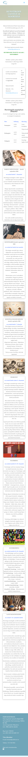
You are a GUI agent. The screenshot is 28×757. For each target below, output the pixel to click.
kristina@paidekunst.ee (14, 49)
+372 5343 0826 (11, 743)
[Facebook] (3, 749)
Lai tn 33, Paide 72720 (17, 719)
